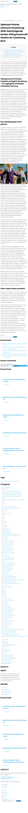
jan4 (4, 593)
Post (4, 639)
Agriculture (3, 481)
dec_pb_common (8, 551)
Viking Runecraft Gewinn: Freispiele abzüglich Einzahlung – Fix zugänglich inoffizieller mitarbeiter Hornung (14, 51)
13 (3, 503)
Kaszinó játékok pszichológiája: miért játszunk (15, 354)
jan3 (4, 592)
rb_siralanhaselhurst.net (9, 644)
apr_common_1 (7, 530)
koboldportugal (7, 598)
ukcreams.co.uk (7, 656)
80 (4, 522)
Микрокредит (6, 663)
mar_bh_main (7, 607)
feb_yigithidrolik (7, 569)
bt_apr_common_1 (8, 540)
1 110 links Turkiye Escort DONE (10, 491)
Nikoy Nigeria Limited (14, 481)
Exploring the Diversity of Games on (15, 433)
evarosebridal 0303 (8, 557)
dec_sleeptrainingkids (9, 552)
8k (3, 523)
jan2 (4, 590)
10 (3, 498)
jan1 (4, 588)
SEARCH (16, 365)
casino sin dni (7, 546)
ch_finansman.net (8, 547)
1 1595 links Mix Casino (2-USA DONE (12, 494)
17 (3, 505)
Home (2, 15)
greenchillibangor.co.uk (9, 576)
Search (15, 1)
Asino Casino (6, 532)
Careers (5, 694)
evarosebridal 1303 (8, 559)
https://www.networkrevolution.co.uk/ (13, 580)
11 (3, 501)
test (4, 653)
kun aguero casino (8, 600)
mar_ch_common (8, 610)
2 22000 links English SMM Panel (11, 508)
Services (5, 689)
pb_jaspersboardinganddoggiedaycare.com (15, 636)
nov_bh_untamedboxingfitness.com (13, 629)
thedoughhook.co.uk (8, 655)
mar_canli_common (8, 609)
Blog (4, 537)
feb (4, 561)
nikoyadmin (4, 20)
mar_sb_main (7, 622)
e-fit (4, 554)
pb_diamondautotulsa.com (10, 634)
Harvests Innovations (8, 578)
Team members (7, 692)
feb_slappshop (7, 566)
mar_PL (5, 619)
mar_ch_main (7, 612)
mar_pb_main (7, 617)
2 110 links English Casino (9, 506)
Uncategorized (18, 20)
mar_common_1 (7, 614)
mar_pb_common (8, 615)
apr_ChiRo (6, 528)
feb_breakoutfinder (8, 563)
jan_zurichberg (7, 586)
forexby (5, 573)
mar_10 (5, 602)
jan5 (4, 595)
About (5, 687)
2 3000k (5, 510)
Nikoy (7, 481)
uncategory (6, 660)
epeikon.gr (6, 556)
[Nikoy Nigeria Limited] (6, 7)
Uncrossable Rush (8, 661)
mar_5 (5, 603)
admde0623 (6, 436)
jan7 (4, 597)
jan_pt (5, 585)
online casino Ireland (8, 632)
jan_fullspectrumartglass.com (11, 583)
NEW (4, 626)
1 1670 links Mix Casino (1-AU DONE (12, 496)
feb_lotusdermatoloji (9, 564)
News (4, 627)
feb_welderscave (8, 568)
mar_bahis (6, 605)
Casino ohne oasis (8, 544)
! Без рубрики (6, 488)
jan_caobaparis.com (8, 581)
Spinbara (5, 651)
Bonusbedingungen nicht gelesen (13, 55)
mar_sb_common (8, 621)
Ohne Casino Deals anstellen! (12, 57)
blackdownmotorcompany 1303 (11, 535)
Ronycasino (6, 646)
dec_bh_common (8, 549)
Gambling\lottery (8, 574)
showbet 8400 (7, 650)
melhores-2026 (7, 624)
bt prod (5, 539)
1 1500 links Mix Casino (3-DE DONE (12, 493)
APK (4, 527)
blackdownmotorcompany (10, 534)
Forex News (6, 571)
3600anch (6, 513)
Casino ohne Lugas (8, 542)
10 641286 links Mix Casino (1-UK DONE (13, 499)
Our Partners (6, 691)
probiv (5, 641)
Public (4, 643)
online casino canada (9, 631)
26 (4, 511)
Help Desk (5, 786)
